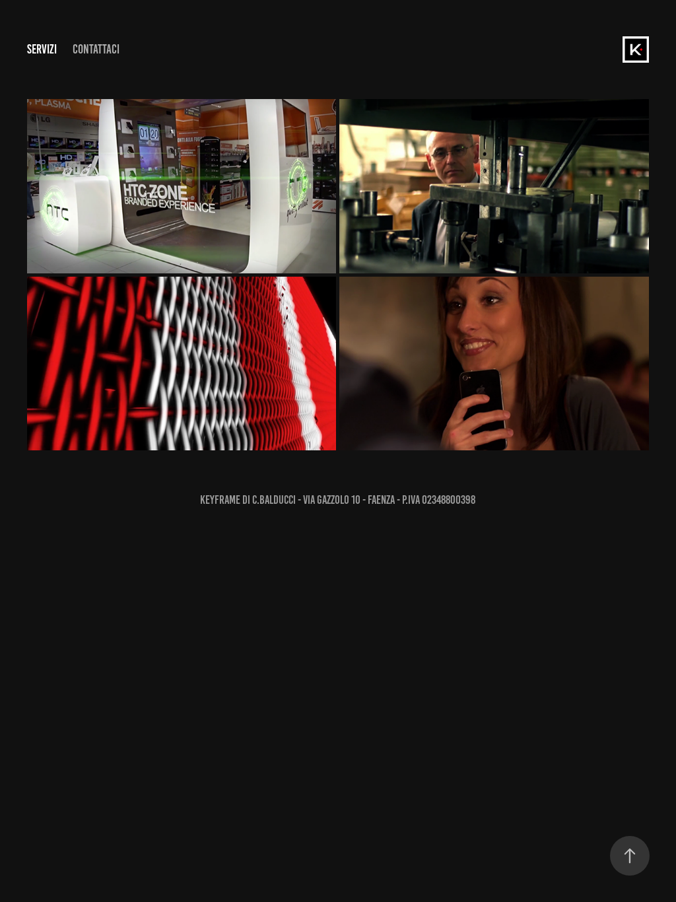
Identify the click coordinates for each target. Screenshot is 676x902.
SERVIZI (42, 49)
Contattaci (96, 49)
